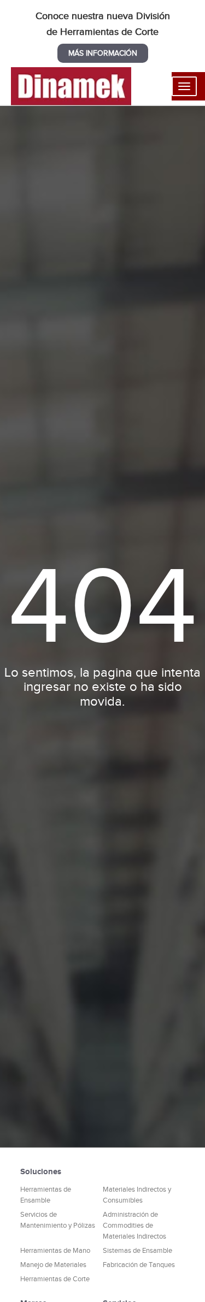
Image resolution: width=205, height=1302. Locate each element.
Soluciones (40, 1171)
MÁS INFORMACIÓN (102, 53)
